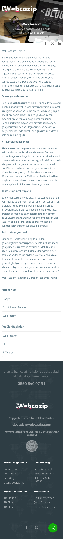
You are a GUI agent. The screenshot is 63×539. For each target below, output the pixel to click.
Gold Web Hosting (44, 473)
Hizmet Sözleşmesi (44, 507)
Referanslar (10, 473)
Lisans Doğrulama (14, 482)
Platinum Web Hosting (42, 479)
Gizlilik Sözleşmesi (44, 498)
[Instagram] (36, 527)
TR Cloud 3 (10, 507)
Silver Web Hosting (44, 469)
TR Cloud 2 (10, 502)
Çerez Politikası (42, 502)
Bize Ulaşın (10, 478)
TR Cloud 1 (10, 498)
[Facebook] (26, 527)
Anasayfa (18, 29)
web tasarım (20, 103)
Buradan (33, 278)
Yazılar (29, 29)
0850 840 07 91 (31, 383)
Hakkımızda (10, 469)
